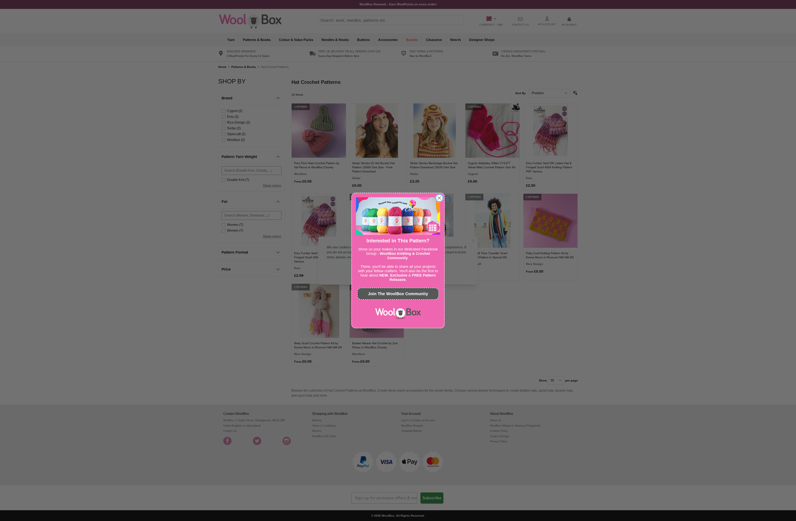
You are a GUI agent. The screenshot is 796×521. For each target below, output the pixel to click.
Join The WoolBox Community (398, 293)
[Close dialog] (439, 198)
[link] (398, 314)
